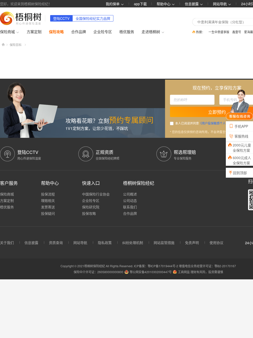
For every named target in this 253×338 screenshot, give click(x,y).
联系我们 (130, 206)
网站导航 (80, 242)
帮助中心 (164, 3)
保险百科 (15, 45)
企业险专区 (102, 31)
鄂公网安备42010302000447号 (151, 272)
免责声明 (192, 242)
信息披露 (192, 3)
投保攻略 (89, 213)
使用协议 (216, 242)
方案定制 (34, 31)
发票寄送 (48, 206)
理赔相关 (48, 200)
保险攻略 (56, 31)
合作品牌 (78, 31)
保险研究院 (90, 206)
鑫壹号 (236, 32)
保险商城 (7, 194)
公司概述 (130, 194)
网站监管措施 (164, 242)
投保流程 (48, 194)
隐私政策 (105, 242)
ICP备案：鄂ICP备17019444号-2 (156, 266)
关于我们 (7, 242)
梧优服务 (126, 31)
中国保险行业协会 (96, 194)
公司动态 (130, 200)
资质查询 (56, 242)
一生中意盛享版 (219, 32)
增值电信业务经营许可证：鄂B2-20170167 (207, 266)
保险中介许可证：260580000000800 (98, 272)
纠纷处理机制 (132, 242)
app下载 (140, 3)
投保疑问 (48, 213)
